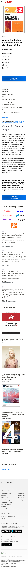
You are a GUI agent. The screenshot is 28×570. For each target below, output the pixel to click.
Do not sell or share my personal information (11, 556)
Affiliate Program (6, 504)
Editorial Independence (6, 565)
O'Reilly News (4, 497)
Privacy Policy (22, 497)
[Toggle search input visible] (26, 2)
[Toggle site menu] (2, 2)
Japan (3, 518)
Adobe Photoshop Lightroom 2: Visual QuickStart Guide (13, 121)
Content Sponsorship (7, 509)
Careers (3, 495)
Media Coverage (5, 500)
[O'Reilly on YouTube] (10, 482)
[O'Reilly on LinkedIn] (8, 482)
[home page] (8, 2)
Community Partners (6, 502)
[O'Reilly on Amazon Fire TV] (6, 546)
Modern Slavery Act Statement (8, 566)
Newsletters (21, 495)
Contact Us (21, 493)
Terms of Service (5, 563)
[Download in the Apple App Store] (6, 532)
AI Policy (20, 500)
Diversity (3, 506)
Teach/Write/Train (6, 493)
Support (21, 490)
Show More (5, 117)
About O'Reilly (5, 490)
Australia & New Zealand (8, 516)
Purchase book (6, 469)
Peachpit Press (8, 68)
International (5, 513)
